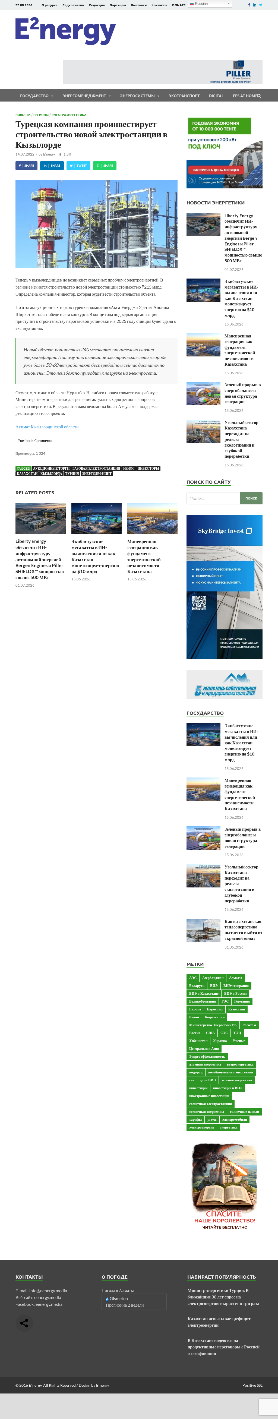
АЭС (193, 977)
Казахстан (27, 474)
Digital (216, 95)
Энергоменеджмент (84, 95)
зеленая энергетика (237, 1080)
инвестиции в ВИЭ (227, 1088)
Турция (72, 474)
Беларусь (196, 985)
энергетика (229, 1127)
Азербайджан (212, 977)
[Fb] (249, 5)
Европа (195, 1009)
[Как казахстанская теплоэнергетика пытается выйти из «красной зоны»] (203, 921)
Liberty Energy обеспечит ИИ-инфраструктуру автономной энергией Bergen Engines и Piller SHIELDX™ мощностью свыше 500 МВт (39, 559)
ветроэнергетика (240, 1064)
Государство (34, 95)
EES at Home (245, 95)
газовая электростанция (96, 468)
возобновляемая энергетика (230, 1072)
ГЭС (225, 1001)
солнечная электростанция (210, 1103)
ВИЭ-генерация (236, 985)
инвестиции (198, 1088)
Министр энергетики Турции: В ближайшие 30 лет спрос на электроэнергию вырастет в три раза (223, 1297)
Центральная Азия (204, 1048)
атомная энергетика (205, 1064)
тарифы (195, 1119)
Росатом (249, 1025)
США (210, 1033)
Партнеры (118, 5)
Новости (22, 114)
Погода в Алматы (118, 1290)
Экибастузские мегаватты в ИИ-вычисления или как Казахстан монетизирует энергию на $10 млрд (241, 298)
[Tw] (261, 5)
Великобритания (202, 1001)
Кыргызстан (215, 1017)
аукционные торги (51, 468)
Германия (242, 1001)
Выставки (139, 5)
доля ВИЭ (208, 1080)
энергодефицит (97, 474)
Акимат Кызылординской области (47, 426)
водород (196, 1072)
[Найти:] (225, 498)
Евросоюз (215, 1009)
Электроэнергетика (69, 114)
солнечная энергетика (206, 1111)
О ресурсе (50, 5)
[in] (255, 5)
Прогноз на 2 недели (125, 1304)
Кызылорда (51, 474)
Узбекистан (198, 1040)
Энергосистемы (137, 95)
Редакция (97, 5)
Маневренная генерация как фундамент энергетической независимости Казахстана (144, 556)
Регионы (41, 114)
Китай (194, 1017)
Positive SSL (252, 1385)
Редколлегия (73, 5)
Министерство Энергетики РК (213, 1025)
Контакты (159, 5)
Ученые (239, 1040)
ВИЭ (214, 985)
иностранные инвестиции (209, 1096)
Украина (220, 1040)
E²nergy (49, 154)
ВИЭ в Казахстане (204, 993)
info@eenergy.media (48, 1290)
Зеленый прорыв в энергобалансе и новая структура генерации (243, 393)
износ (129, 468)
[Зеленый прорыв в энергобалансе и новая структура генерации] (203, 385)
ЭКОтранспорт (184, 95)
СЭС (224, 1033)
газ (191, 1080)
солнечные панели (244, 1111)
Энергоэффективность (207, 1056)
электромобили (234, 1119)
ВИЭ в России (235, 993)
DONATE (178, 5)
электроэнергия (201, 1127)
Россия (194, 1033)
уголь (212, 1119)
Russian (201, 4)
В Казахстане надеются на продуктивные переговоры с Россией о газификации (224, 1347)
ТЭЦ (237, 1033)
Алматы (235, 977)
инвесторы (148, 468)
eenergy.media (47, 1297)
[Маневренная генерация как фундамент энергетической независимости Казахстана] (152, 535)
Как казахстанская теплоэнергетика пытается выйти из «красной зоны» (243, 930)
